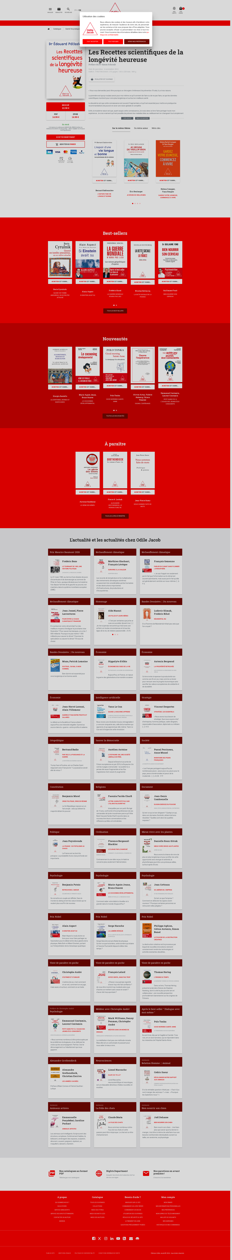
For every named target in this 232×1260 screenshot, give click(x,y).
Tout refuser (113, 41)
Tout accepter (92, 41)
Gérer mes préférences (137, 41)
